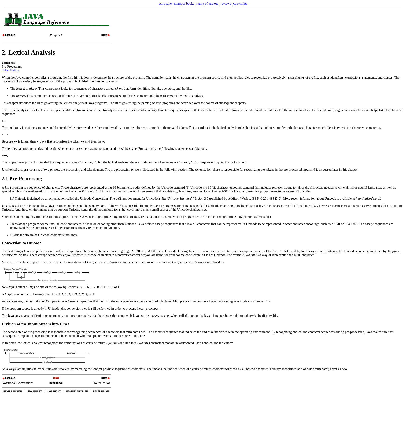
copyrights (240, 3)
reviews (226, 3)
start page (165, 3)
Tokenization (10, 70)
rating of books (184, 3)
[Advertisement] (203, 414)
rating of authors (207, 3)
